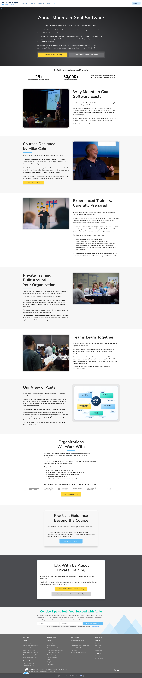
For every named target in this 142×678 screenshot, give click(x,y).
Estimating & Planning (29, 648)
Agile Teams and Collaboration (55, 650)
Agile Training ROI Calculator (30, 652)
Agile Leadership (51, 645)
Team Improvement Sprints (30, 655)
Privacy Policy (95, 626)
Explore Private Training (53, 55)
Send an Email (99, 658)
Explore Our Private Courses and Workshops (71, 594)
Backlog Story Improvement (30, 645)
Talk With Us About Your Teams (86, 55)
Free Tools (74, 650)
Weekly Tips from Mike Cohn (78, 652)
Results (32, 3)
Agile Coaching (27, 643)
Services (24, 3)
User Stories (50, 664)
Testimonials (98, 650)
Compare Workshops (28, 665)
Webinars (73, 643)
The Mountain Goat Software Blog (80, 645)
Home (3, 9)
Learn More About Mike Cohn (33, 183)
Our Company (98, 643)
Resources (41, 3)
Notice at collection (63, 675)
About (49, 3)
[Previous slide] (25, 489)
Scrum (48, 659)
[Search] (54, 3)
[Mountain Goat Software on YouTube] (118, 670)
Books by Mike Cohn (76, 648)
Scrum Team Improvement (30, 657)
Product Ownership (52, 657)
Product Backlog (51, 655)
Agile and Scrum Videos (77, 640)
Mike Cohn (98, 645)
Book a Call (136, 3)
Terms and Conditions (41, 671)
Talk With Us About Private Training (71, 589)
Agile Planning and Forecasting (55, 648)
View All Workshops (28, 663)
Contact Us (32, 671)
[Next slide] (117, 489)
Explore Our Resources (71, 541)
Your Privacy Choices (74, 675)
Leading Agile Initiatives (53, 652)
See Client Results (71, 494)
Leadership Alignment (29, 650)
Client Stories (98, 648)
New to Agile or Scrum (53, 643)
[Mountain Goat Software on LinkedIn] (115, 670)
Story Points (50, 662)
